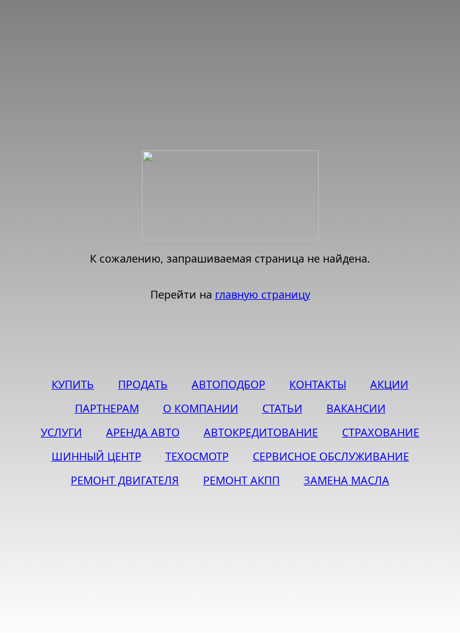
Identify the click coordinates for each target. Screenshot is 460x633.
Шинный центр (96, 456)
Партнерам (107, 408)
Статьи (282, 408)
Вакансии (356, 408)
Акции (389, 384)
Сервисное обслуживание (331, 456)
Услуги (61, 432)
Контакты (317, 384)
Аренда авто (143, 432)
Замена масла (346, 480)
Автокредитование (261, 432)
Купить (73, 384)
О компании (200, 408)
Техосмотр (197, 456)
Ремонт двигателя (125, 480)
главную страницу (262, 294)
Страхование (380, 432)
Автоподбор (228, 384)
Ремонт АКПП (241, 480)
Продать (143, 384)
